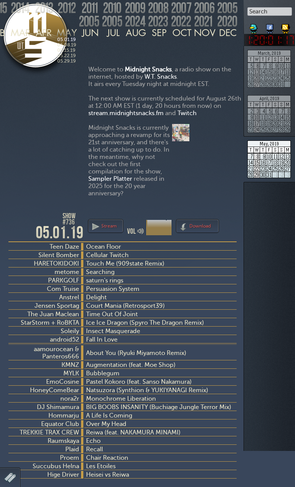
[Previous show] (15, 219)
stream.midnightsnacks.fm (126, 113)
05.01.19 (66, 39)
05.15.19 (66, 50)
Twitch (187, 113)
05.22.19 (66, 55)
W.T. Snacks (160, 76)
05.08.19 (66, 45)
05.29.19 (66, 61)
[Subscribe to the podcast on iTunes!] (286, 26)
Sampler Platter (110, 178)
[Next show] (230, 225)
